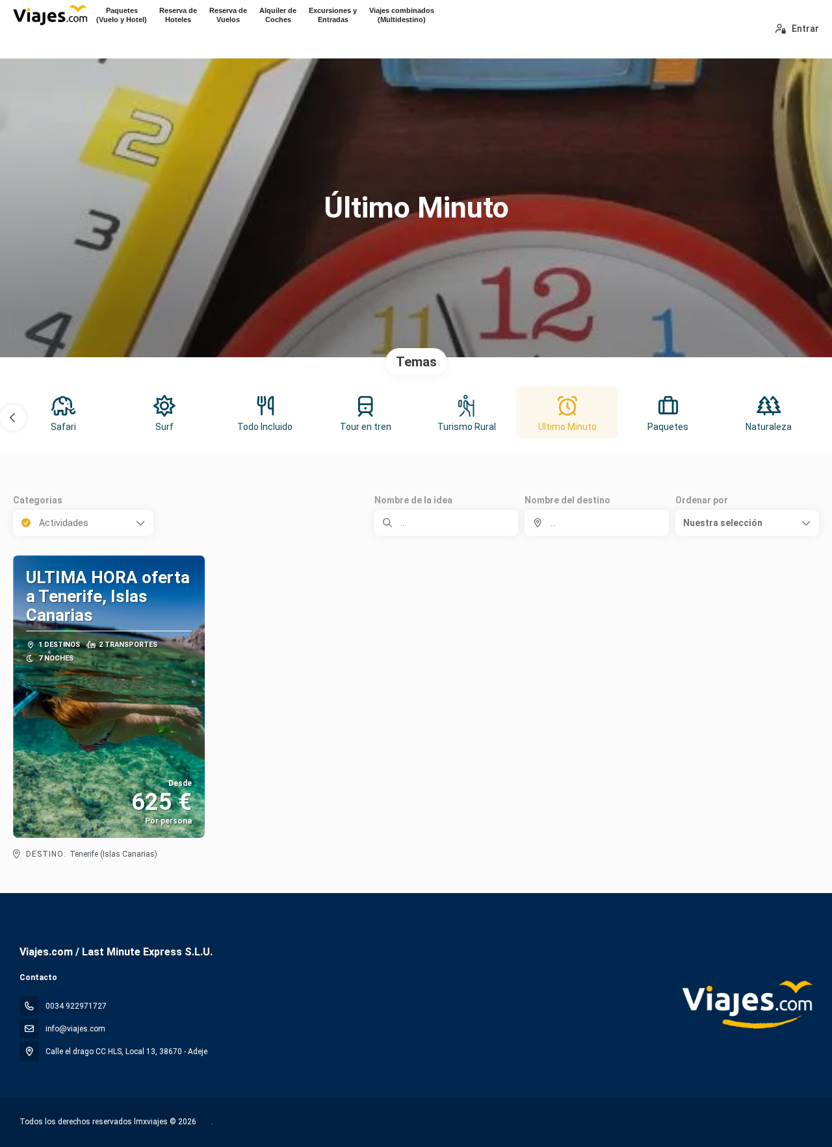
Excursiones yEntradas (333, 14)
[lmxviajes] (746, 1005)
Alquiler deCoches (277, 14)
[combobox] (596, 523)
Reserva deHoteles (178, 14)
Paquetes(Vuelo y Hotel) (121, 14)
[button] (13, 418)
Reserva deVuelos (228, 14)
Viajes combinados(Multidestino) (401, 14)
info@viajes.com (75, 1028)
